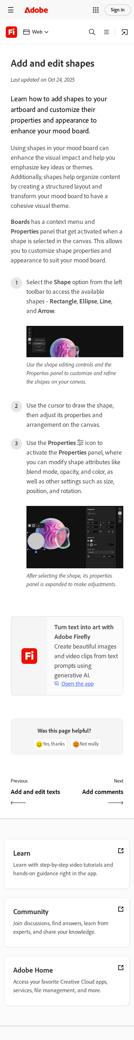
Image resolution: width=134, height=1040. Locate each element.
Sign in (118, 10)
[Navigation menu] (10, 10)
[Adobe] (36, 10)
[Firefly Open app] (124, 32)
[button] (95, 10)
